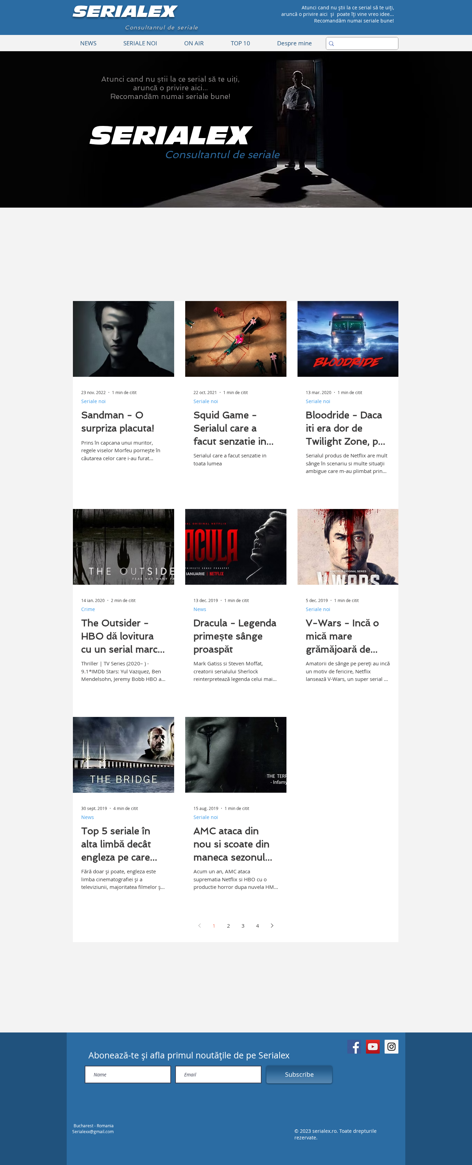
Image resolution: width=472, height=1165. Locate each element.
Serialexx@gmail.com (93, 1131)
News (199, 609)
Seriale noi (93, 401)
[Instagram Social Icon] (391, 1047)
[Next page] (272, 925)
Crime (88, 609)
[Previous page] (199, 925)
